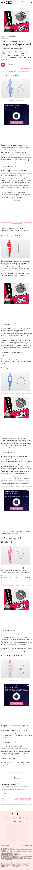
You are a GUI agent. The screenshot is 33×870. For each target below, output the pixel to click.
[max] (27, 818)
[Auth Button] (31, 2)
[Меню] (2, 2)
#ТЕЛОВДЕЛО (28, 71)
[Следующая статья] (16, 804)
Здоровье (3, 36)
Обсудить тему (28, 68)
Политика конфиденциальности (26, 845)
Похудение (10, 71)
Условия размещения (5, 845)
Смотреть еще (16, 222)
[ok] (20, 818)
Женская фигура (20, 71)
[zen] (16, 818)
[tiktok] (23, 818)
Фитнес (15, 71)
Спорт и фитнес (11, 36)
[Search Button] (28, 2)
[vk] (10, 818)
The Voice (8, 2)
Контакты (16, 821)
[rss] (6, 818)
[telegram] (13, 818)
